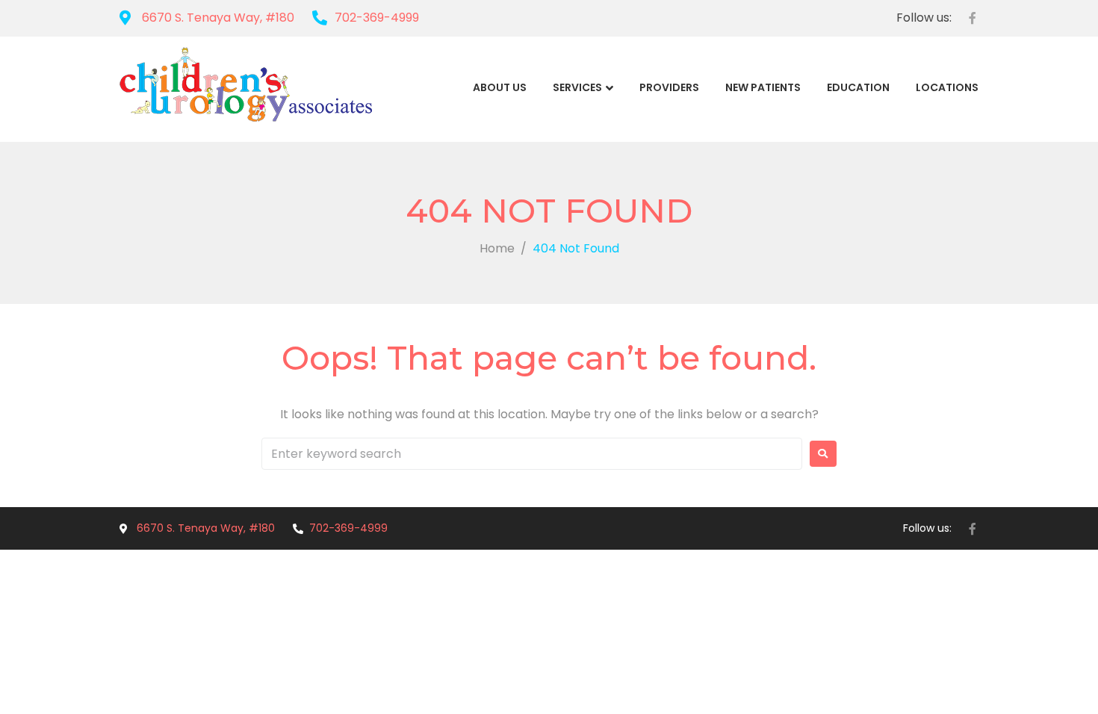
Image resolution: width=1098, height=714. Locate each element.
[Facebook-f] (972, 18)
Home (497, 248)
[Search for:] (531, 454)
